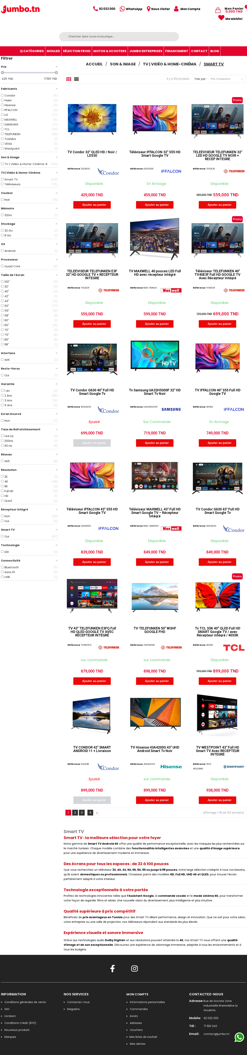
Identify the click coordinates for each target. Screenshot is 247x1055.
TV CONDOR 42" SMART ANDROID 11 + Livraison (92, 749)
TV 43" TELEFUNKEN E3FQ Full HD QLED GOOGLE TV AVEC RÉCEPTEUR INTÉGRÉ (92, 631)
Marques (10, 1037)
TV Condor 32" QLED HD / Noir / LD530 (92, 153)
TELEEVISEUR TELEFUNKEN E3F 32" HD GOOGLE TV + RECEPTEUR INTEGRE (92, 274)
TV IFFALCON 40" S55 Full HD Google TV (217, 392)
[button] (92, 205)
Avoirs (134, 1016)
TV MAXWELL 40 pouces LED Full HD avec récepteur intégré (155, 273)
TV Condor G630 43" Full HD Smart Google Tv (217, 511)
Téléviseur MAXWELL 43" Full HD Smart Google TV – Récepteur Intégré (155, 512)
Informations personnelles (147, 1002)
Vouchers (136, 1030)
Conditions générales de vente (25, 1002)
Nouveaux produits (17, 1030)
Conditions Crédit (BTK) (20, 1023)
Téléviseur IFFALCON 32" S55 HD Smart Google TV (154, 153)
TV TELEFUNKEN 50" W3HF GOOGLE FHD (155, 630)
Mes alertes (137, 1044)
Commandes (139, 1009)
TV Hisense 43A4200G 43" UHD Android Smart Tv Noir (154, 749)
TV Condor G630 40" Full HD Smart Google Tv (92, 392)
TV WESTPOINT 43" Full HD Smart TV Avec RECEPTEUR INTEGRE (217, 750)
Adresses (136, 1023)
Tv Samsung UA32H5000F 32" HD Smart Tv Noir (155, 392)
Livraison (10, 1016)
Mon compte (137, 994)
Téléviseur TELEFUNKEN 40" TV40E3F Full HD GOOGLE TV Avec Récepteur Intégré (217, 274)
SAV (6, 1009)
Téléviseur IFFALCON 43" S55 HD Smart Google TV (92, 511)
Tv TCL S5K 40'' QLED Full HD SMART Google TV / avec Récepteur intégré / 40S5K (217, 631)
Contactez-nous (78, 1002)
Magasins (73, 1009)
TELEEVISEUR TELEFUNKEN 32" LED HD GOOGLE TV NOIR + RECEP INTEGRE (217, 155)
